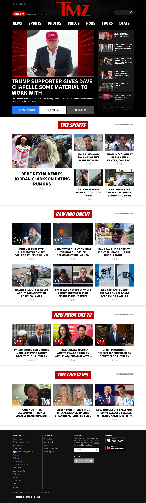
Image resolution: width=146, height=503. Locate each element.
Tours (107, 23)
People (15, 477)
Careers (47, 445)
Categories (17, 468)
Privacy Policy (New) (20, 442)
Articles (16, 455)
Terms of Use (18, 445)
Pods (90, 23)
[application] (53, 53)
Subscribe (96, 450)
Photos (54, 23)
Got (19, 14)
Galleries (16, 474)
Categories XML (19, 471)
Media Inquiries (49, 452)
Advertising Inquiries (51, 448)
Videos (74, 23)
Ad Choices (17, 448)
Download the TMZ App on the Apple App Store (115, 440)
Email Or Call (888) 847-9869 (38, 14)
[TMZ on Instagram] (25, 4)
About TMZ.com (19, 439)
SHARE (54, 110)
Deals (124, 23)
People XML (17, 480)
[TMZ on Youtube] (21, 4)
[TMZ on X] (17, 4)
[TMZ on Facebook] (14, 4)
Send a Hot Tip (49, 442)
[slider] (53, 76)
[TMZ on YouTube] (86, 460)
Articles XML (17, 458)
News (17, 23)
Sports (35, 23)
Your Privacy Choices (25, 452)
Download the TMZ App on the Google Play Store (115, 448)
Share (27, 110)
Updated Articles (19, 461)
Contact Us (48, 439)
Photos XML (17, 484)
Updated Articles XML (21, 464)
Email (81, 110)
